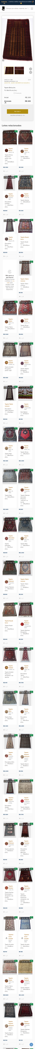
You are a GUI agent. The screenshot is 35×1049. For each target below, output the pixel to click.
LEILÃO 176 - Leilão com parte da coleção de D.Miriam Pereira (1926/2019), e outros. (17, 83)
